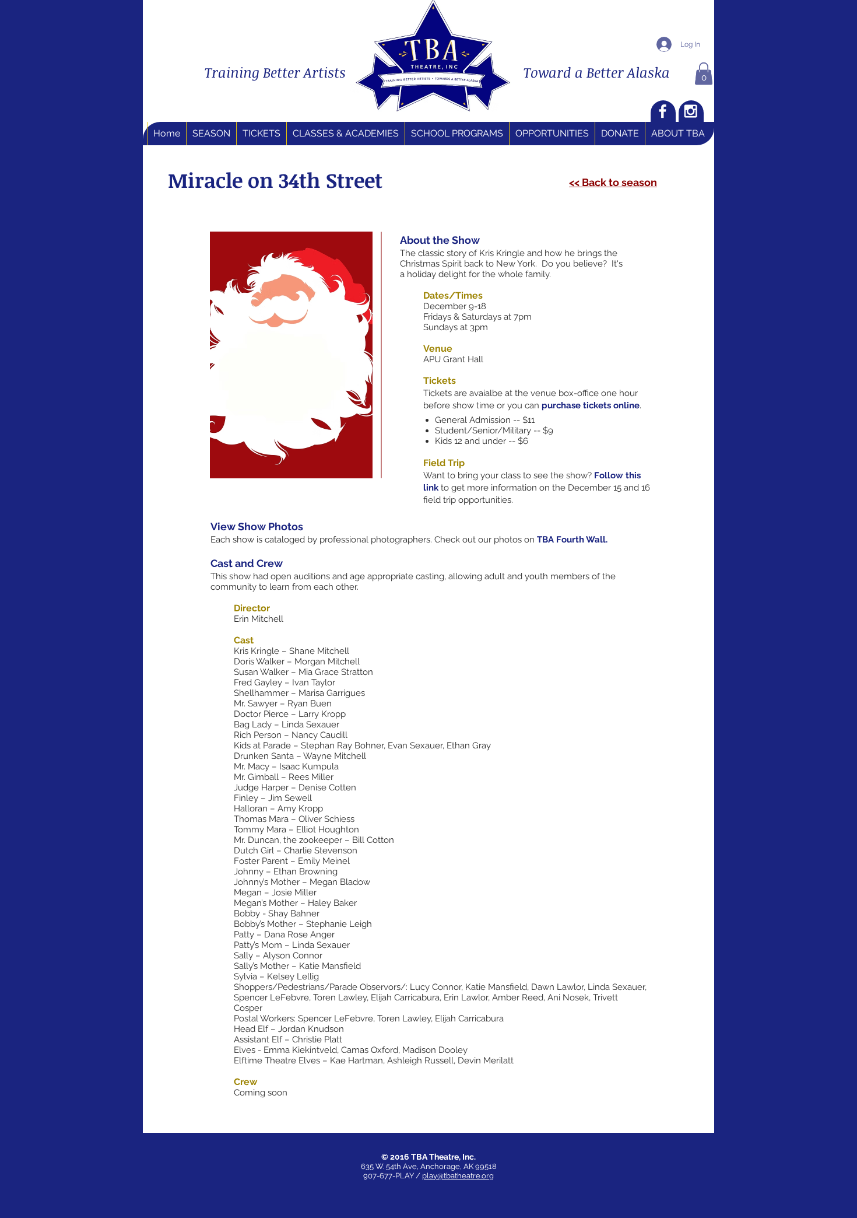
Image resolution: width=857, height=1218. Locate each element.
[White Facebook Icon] (663, 111)
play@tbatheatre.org (458, 1175)
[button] (703, 73)
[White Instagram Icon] (691, 111)
